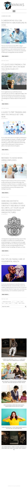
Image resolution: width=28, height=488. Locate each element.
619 (10, 303)
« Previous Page (6, 301)
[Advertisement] (14, 323)
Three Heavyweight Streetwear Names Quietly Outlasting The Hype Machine (14, 428)
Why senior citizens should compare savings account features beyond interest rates (14, 382)
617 (3, 303)
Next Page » (22, 303)
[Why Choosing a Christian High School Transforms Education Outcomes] (14, 402)
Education (7, 154)
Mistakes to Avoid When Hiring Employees (11, 159)
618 (7, 303)
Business (7, 60)
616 (22, 301)
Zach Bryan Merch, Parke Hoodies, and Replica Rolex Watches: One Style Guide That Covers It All (14, 448)
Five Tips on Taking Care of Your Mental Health (13, 260)
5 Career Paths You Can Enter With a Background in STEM (14, 22)
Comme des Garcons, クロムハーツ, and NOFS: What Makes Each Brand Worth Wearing (14, 359)
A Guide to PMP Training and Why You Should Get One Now (13, 114)
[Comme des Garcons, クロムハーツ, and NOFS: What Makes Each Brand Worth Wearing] (14, 357)
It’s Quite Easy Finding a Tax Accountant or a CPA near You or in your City (13, 66)
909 (16, 303)
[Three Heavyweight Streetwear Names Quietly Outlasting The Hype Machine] (14, 425)
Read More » (5, 56)
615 (18, 301)
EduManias (14, 4)
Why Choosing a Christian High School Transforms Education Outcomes (14, 405)
